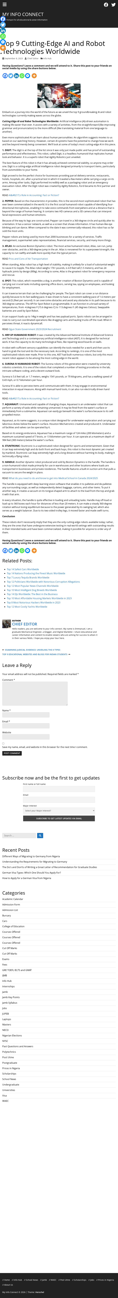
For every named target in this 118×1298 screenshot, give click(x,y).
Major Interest (30, 805)
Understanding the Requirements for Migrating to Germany (34, 861)
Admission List (10, 910)
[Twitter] (113, 4)
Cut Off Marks (9, 948)
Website (6, 732)
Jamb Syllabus (9, 1002)
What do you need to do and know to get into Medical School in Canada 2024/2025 (53, 478)
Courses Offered (11, 931)
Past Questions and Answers (17, 1046)
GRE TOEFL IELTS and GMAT (17, 970)
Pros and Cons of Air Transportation (28, 258)
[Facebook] (106, 4)
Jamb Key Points (11, 997)
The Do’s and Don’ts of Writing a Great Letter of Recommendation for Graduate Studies (49, 867)
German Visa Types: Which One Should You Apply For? (31, 872)
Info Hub (47, 58)
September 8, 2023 (14, 58)
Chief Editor (33, 58)
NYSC (5, 1041)
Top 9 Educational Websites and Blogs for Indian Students (34, 654)
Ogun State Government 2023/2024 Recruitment (35, 329)
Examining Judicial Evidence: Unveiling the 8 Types (31, 650)
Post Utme (8, 1057)
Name (6, 710)
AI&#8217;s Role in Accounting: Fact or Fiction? (34, 195)
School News (9, 1079)
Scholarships (9, 1073)
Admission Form (11, 904)
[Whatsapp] (21, 74)
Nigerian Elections (12, 1035)
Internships (8, 986)
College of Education (13, 926)
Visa (4, 1095)
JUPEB (5, 1013)
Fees (4, 964)
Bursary (6, 915)
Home (7, 1280)
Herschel (39, 1292)
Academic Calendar (12, 899)
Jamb (5, 991)
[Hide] (1, 53)
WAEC (5, 1101)
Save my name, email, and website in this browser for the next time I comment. (45, 747)
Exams (5, 959)
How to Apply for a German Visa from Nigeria (26, 878)
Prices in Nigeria (11, 1068)
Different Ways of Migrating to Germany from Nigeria (31, 856)
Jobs (4, 1008)
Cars (4, 921)
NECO (5, 1030)
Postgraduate (9, 1062)
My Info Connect (23, 14)
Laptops (6, 1019)
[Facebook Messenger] (27, 74)
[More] (34, 74)
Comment (8, 679)
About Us (8, 1284)
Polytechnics (9, 1051)
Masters (6, 1024)
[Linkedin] (16, 74)
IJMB (4, 975)
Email (6, 721)
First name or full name (34, 784)
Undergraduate (10, 1084)
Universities (8, 1090)
